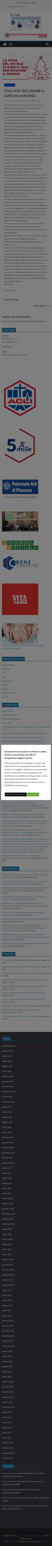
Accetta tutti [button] (33, 794)
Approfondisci (32, 772)
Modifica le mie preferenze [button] (15, 794)
